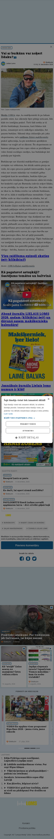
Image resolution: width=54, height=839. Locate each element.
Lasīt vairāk (8, 413)
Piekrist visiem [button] (28, 424)
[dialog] (27, 419)
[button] (27, 417)
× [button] (48, 399)
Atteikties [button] (27, 430)
